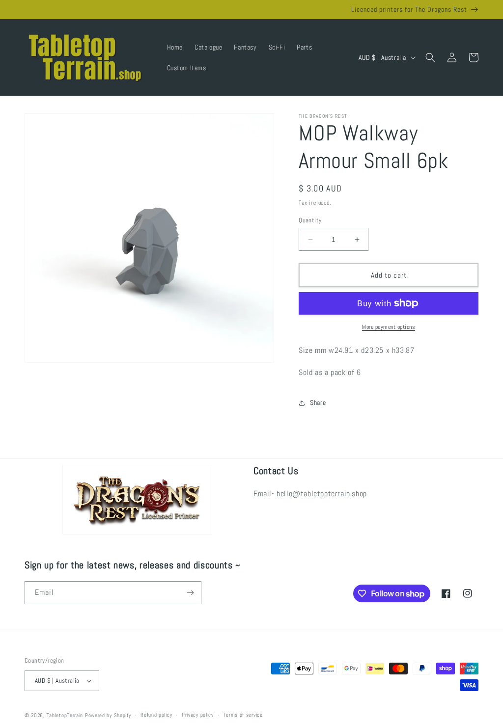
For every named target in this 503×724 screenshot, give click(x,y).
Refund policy (156, 714)
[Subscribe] (190, 592)
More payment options (388, 327)
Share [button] (318, 402)
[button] (430, 57)
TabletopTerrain (65, 715)
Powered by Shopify (108, 715)
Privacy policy (198, 714)
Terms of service (242, 714)
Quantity (310, 220)
